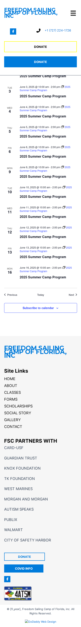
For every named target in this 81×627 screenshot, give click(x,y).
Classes (12, 392)
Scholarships (18, 406)
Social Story (17, 413)
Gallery (12, 420)
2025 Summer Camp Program (43, 76)
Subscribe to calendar (38, 308)
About (10, 385)
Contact (13, 426)
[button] (13, 31)
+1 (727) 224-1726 (58, 30)
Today (40, 294)
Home (9, 379)
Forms (10, 399)
